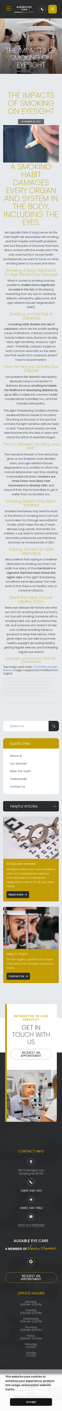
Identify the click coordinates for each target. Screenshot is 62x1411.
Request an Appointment (31, 1054)
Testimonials (18, 779)
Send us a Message (31, 1225)
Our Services (18, 764)
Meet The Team (20, 771)
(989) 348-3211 (31, 1190)
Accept (31, 1402)
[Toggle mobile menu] (8, 8)
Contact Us (17, 787)
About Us (16, 756)
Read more (16, 894)
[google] (31, 1261)
